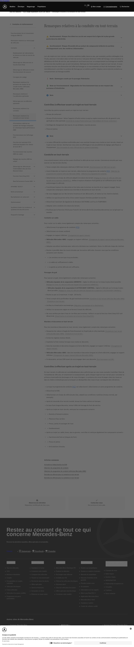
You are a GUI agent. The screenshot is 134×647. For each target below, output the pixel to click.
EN (85, 5)
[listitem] (12, 6)
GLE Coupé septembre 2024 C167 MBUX (36, 12)
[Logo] (5, 7)
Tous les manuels (15, 12)
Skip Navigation (4, 1)
